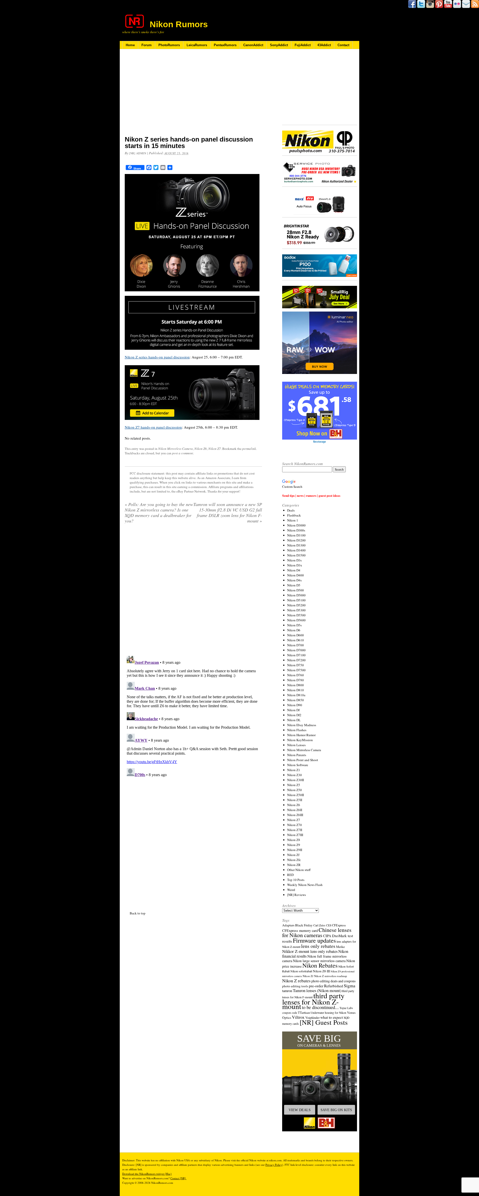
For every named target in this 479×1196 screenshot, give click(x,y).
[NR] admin (137, 153)
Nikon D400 (295, 575)
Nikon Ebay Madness (301, 725)
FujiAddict (303, 45)
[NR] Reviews (296, 894)
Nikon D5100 (296, 600)
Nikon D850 (295, 700)
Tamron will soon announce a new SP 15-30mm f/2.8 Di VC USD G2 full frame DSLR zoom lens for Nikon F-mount (227, 512)
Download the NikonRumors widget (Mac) (147, 1174)
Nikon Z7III (295, 835)
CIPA (327, 935)
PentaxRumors (225, 45)
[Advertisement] (193, 96)
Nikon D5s (294, 625)
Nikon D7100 (296, 655)
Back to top (137, 913)
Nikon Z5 (293, 785)
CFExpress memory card (300, 930)
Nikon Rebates (320, 965)
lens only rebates (318, 946)
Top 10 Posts (295, 879)
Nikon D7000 (296, 650)
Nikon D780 (295, 680)
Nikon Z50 (294, 790)
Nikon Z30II (295, 780)
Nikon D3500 (296, 555)
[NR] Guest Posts (324, 1022)
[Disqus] (193, 716)
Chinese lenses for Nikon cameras (317, 932)
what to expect (331, 1017)
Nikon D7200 (296, 660)
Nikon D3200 (296, 540)
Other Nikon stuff (299, 869)
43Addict (324, 45)
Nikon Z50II (295, 795)
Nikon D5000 (296, 595)
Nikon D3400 (296, 550)
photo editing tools (295, 986)
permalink (249, 448)
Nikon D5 (293, 585)
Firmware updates (314, 940)
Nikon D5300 (296, 610)
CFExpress (339, 925)
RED (290, 874)
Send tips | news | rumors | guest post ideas (311, 495)
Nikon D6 (293, 630)
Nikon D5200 (296, 605)
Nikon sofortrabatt (301, 971)
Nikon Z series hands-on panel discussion (157, 356)
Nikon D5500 (296, 615)
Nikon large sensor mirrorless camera (319, 960)
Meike (340, 946)
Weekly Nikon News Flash (305, 884)
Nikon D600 (295, 635)
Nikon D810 (295, 690)
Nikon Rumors (179, 24)
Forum (146, 45)
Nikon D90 (294, 705)
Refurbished (333, 985)
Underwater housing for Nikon (328, 1013)
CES (328, 925)
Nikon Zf (293, 855)
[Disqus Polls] (193, 591)
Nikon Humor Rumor (301, 735)
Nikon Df (293, 710)
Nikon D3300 (296, 545)
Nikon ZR (294, 864)
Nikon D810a (296, 695)
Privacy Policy (273, 1165)
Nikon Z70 (294, 825)
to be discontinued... (320, 1007)
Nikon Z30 (294, 775)
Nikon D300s (296, 530)
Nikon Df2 (294, 715)
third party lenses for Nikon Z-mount (313, 1001)
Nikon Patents (296, 755)
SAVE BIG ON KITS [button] (336, 1110)
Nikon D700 (295, 645)
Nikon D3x (294, 565)
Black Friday (304, 925)
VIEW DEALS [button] (300, 1110)
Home (130, 45)
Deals (291, 510)
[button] (319, 1081)
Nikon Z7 (214, 448)
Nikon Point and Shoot (302, 760)
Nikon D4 (293, 570)
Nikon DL (294, 720)
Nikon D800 (295, 685)
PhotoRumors (169, 45)
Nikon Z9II (294, 850)
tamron (287, 990)
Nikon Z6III (295, 815)
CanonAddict (253, 45)
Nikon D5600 (296, 620)
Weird (291, 889)
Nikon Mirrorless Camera (175, 448)
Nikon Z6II (294, 810)
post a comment (182, 453)
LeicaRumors (197, 45)
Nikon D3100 (296, 535)
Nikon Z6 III (321, 971)
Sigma (349, 986)
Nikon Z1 (293, 770)
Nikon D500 (295, 590)
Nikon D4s (294, 580)
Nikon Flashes (296, 730)
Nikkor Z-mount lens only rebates (310, 951)
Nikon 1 (292, 520)
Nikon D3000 (296, 525)
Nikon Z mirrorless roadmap (330, 976)
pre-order (316, 985)
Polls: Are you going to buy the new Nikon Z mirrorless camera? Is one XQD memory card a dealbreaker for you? (159, 512)
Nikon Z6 (200, 448)
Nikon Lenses (296, 745)
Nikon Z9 (293, 845)
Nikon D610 (295, 640)
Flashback (294, 515)
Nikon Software (297, 765)
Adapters (288, 925)
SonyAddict (279, 45)
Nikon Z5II (294, 800)
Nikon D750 (295, 665)
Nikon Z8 (293, 840)
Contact (343, 45)
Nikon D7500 (296, 670)
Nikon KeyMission (300, 740)
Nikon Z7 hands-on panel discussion (153, 427)
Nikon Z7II (294, 830)
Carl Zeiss (319, 925)
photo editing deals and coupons (333, 981)
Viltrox (298, 1017)
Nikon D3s (294, 560)
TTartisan (304, 1013)
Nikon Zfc (294, 859)
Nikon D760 (295, 675)
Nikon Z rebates (296, 981)
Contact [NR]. (178, 1178)
